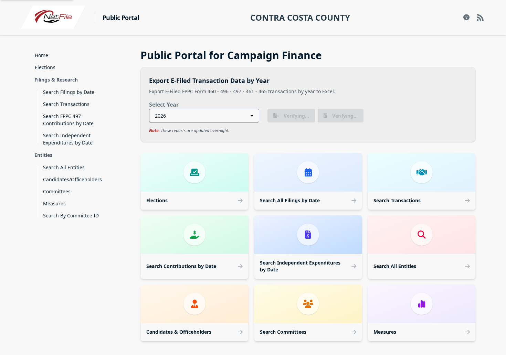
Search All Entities (64, 167)
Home (41, 55)
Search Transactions (66, 104)
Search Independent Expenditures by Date (68, 139)
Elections (45, 67)
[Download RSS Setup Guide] (466, 17)
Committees (57, 191)
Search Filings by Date (68, 92)
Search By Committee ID (71, 215)
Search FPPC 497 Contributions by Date (68, 120)
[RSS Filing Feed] (480, 17)
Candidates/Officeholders (72, 179)
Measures (54, 203)
